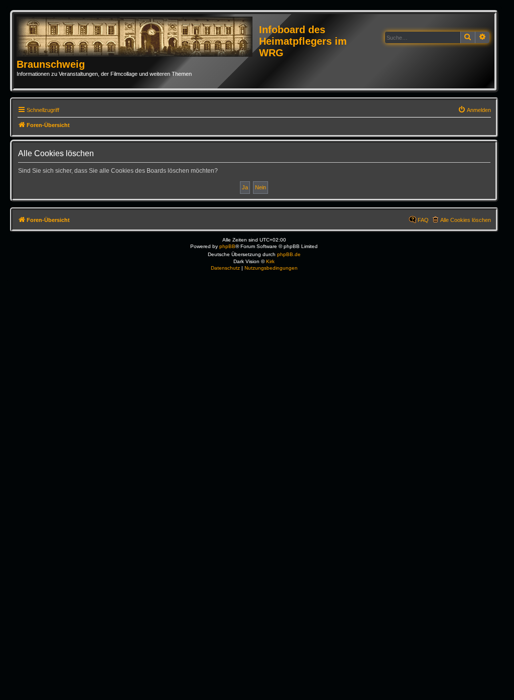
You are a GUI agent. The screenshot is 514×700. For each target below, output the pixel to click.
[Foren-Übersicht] (138, 37)
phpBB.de (289, 254)
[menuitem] (474, 110)
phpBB (227, 246)
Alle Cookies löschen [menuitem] (465, 220)
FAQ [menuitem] (423, 220)
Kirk (270, 261)
